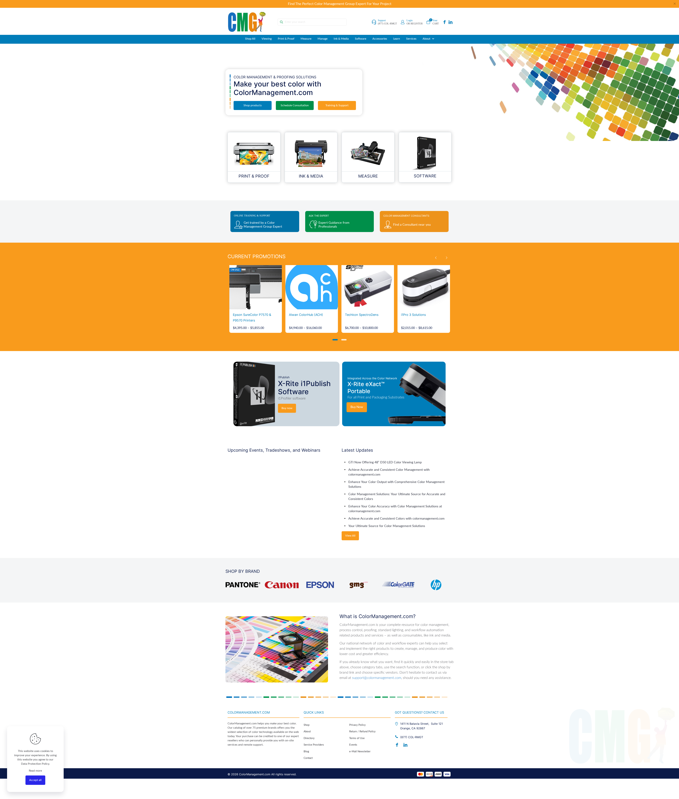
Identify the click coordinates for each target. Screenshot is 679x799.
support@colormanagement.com (376, 678)
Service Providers (314, 744)
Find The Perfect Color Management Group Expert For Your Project (339, 4)
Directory (309, 738)
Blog (306, 751)
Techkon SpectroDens (361, 315)
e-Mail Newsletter (359, 751)
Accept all (35, 780)
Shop (306, 725)
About (307, 731)
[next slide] (446, 257)
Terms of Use (357, 738)
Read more (35, 770)
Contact (308, 758)
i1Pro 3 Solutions (413, 315)
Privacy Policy (357, 725)
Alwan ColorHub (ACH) (306, 315)
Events (353, 744)
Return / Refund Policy (362, 731)
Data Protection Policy (35, 763)
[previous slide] (436, 257)
